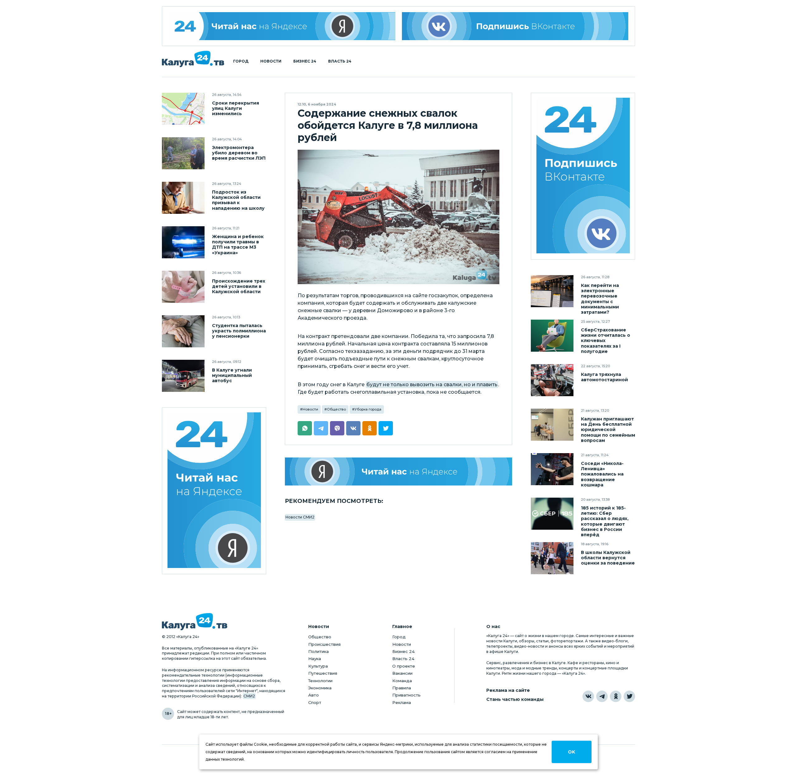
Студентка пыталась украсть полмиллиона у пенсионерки (239, 331)
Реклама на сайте (508, 690)
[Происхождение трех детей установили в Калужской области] (183, 287)
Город (240, 61)
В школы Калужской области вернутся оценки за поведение (608, 558)
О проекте (403, 666)
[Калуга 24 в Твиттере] (629, 696)
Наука (314, 658)
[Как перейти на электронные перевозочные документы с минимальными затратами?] (552, 291)
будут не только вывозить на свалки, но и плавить (432, 384)
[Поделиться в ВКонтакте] (353, 428)
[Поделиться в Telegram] (321, 428)
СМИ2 (249, 696)
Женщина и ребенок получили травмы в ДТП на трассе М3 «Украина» (238, 244)
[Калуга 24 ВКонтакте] (583, 176)
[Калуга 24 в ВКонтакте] (588, 696)
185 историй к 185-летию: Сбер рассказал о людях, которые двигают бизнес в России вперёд (605, 521)
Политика (318, 651)
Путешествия (322, 673)
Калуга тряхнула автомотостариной (604, 377)
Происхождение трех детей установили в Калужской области (238, 286)
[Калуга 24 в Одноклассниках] (615, 696)
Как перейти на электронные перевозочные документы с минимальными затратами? (600, 299)
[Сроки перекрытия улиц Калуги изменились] (183, 109)
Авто (313, 694)
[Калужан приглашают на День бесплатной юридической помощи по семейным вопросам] (552, 425)
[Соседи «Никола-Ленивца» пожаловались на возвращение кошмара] (552, 469)
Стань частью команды (515, 699)
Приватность (406, 694)
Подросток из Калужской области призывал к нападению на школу (238, 200)
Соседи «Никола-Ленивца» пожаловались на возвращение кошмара (602, 474)
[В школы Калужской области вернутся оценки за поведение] (552, 558)
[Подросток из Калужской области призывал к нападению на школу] (183, 198)
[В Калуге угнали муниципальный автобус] (183, 376)
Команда (402, 680)
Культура (318, 666)
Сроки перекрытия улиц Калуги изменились (235, 108)
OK (571, 752)
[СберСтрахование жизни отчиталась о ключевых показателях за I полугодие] (552, 336)
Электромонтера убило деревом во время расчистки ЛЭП (239, 153)
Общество (336, 409)
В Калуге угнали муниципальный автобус (232, 375)
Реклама (401, 702)
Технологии (320, 680)
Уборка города (368, 409)
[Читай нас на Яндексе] (398, 471)
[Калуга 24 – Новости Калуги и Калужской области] (193, 59)
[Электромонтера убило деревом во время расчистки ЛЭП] (183, 153)
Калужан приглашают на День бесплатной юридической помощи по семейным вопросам (608, 429)
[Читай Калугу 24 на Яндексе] (282, 26)
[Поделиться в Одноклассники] (369, 428)
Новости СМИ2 (299, 517)
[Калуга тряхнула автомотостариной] (552, 380)
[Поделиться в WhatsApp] (305, 428)
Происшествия (324, 644)
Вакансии (402, 673)
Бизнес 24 (304, 61)
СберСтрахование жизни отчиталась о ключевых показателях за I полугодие (605, 340)
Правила (401, 687)
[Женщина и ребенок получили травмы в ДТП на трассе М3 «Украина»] (183, 242)
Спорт (314, 702)
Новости (270, 61)
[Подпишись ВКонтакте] (515, 26)
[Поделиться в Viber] (337, 428)
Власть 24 (339, 61)
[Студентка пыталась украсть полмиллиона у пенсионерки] (183, 331)
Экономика (320, 687)
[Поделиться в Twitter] (386, 428)
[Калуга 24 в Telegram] (602, 696)
